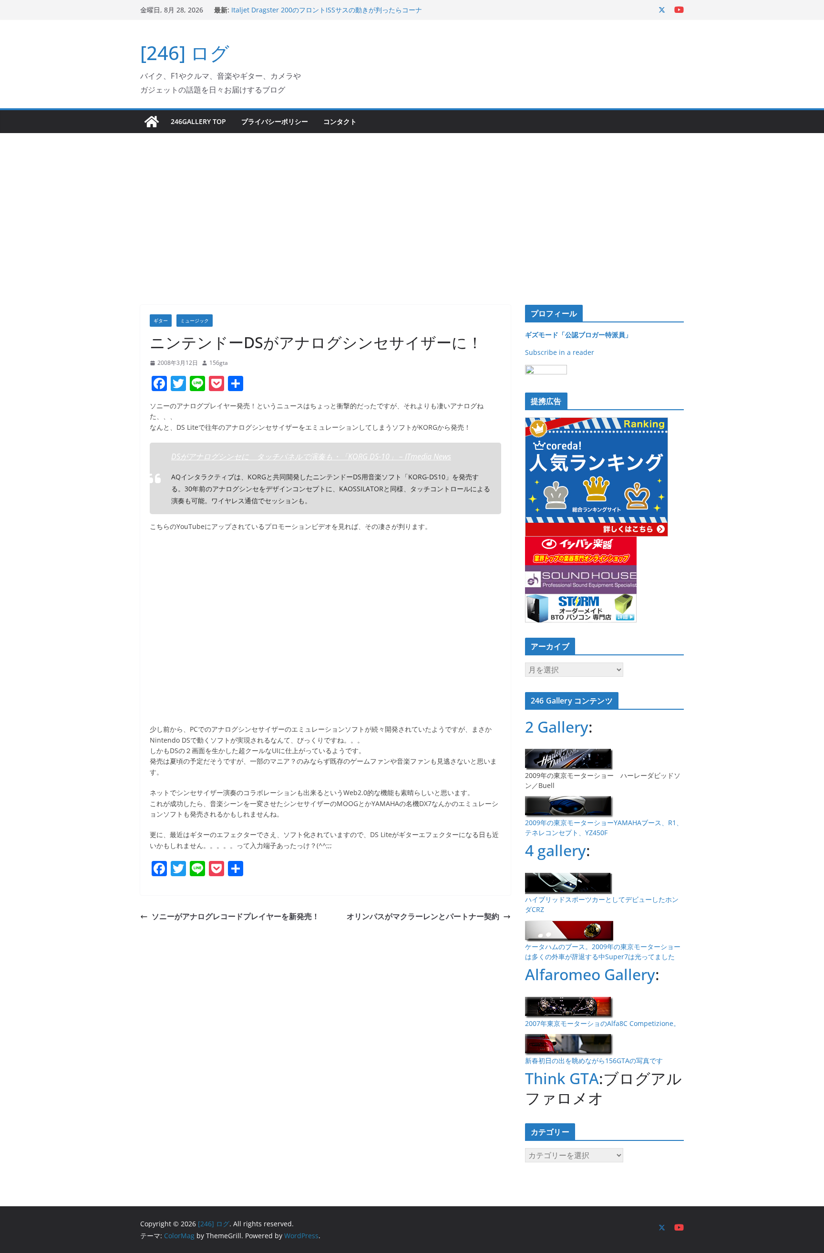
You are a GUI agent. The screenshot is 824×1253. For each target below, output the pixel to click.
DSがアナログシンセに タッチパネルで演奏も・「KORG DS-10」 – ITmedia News (311, 456)
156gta (218, 363)
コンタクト (340, 121)
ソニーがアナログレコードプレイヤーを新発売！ (235, 916)
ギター (161, 320)
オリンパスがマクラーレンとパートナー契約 (423, 916)
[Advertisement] (412, 204)
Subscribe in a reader (559, 352)
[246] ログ (184, 53)
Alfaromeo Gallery (590, 974)
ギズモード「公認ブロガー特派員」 (578, 334)
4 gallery (555, 850)
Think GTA (562, 1078)
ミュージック (194, 320)
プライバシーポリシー (274, 121)
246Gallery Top (198, 121)
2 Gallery (556, 726)
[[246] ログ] (151, 121)
